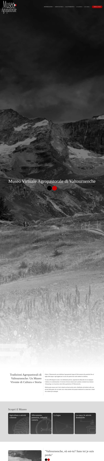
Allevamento (69, 6)
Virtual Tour (97, 6)
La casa (86, 6)
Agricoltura (59, 6)
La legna (79, 6)
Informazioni (48, 6)
